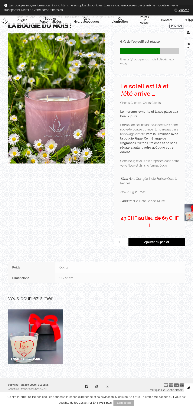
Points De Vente (144, 20)
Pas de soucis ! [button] (124, 402)
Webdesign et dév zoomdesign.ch (27, 389)
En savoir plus (102, 402)
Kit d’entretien (120, 20)
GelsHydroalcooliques (87, 20)
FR (188, 44)
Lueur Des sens (6, 20)
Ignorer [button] (183, 10)
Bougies (21, 20)
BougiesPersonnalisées (50, 20)
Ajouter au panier (156, 242)
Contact (166, 20)
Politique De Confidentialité (167, 390)
